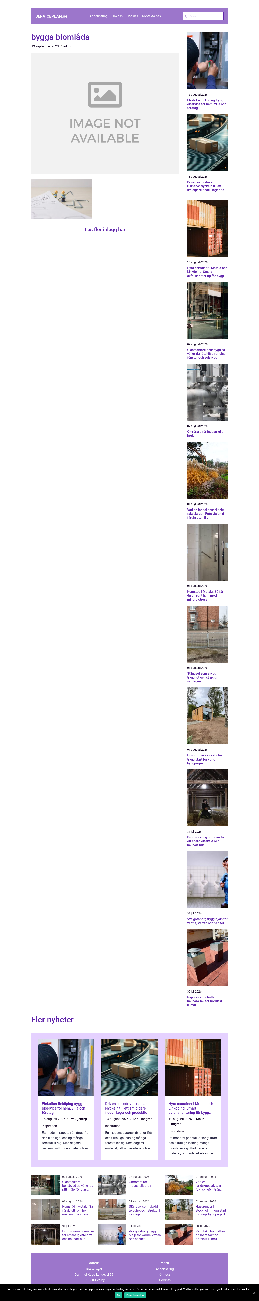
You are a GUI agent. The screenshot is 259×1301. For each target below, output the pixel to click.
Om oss (117, 16)
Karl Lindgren (142, 1119)
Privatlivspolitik (135, 1295)
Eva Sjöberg (78, 1119)
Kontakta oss (151, 16)
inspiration (49, 1126)
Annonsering (99, 16)
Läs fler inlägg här (105, 229)
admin (67, 46)
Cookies (132, 16)
